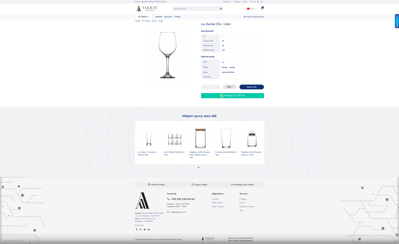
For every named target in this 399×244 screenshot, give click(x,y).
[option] (167, 55)
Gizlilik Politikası (217, 203)
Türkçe (252, 8)
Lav (223, 62)
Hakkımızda (226, 2)
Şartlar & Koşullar (218, 206)
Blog (241, 210)
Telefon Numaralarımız (254, 17)
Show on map (139, 225)
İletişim (245, 2)
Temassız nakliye (200, 184)
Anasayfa (137, 21)
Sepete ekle (252, 87)
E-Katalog (397, 20)
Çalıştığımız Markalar (247, 206)
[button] (198, 167)
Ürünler (144, 16)
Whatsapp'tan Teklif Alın (234, 95)
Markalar (159, 16)
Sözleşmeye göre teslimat (244, 184)
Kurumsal (167, 16)
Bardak (154, 21)
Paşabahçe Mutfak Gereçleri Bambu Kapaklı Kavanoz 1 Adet (175, 155)
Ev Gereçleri (146, 21)
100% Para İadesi (158, 184)
